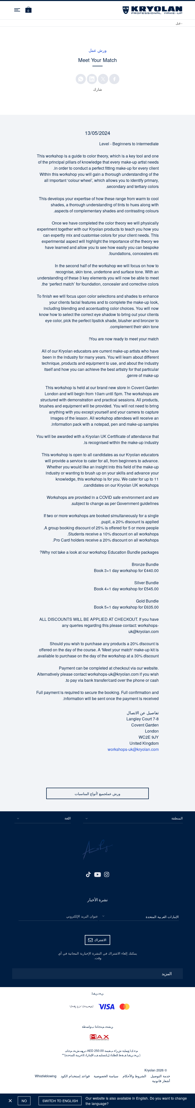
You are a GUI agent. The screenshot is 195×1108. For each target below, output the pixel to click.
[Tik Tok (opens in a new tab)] (88, 874)
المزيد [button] (167, 973)
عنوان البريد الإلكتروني (82, 916)
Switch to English (60, 1100)
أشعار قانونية (161, 1080)
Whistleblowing (45, 1075)
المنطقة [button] (177, 818)
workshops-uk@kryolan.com (133, 749)
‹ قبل (179, 23)
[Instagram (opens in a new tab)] (106, 874)
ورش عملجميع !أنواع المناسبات (97, 793)
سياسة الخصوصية (106, 1075)
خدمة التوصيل (160, 1075)
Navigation (17, 9)
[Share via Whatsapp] (81, 79)
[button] (28, 10)
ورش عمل (98, 50)
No (24, 1100)
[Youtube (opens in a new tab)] (97, 874)
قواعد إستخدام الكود (75, 1075)
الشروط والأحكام (134, 1075)
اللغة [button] (67, 818)
